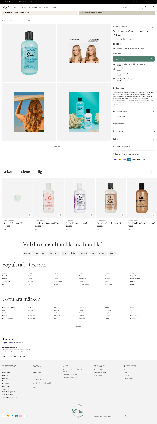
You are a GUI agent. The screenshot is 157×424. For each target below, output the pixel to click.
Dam (125, 370)
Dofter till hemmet (84, 284)
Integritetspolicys (7, 394)
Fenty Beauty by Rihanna (9, 307)
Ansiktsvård (82, 278)
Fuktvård (56, 278)
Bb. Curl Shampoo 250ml (76, 223)
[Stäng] (107, 231)
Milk (55, 318)
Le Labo (107, 307)
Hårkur (64, 253)
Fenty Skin (107, 313)
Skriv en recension (128, 39)
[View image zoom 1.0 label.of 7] (29, 53)
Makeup (4, 273)
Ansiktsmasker (6, 281)
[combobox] (132, 7)
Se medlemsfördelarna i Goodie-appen (73, 370)
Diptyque (30, 307)
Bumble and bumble (120, 26)
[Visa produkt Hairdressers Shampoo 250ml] (48, 198)
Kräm (43, 253)
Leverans (5, 375)
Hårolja (93, 253)
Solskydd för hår (54, 253)
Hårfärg (30, 273)
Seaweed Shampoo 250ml (14, 223)
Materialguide (98, 375)
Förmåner (36, 370)
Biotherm (107, 315)
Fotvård (4, 275)
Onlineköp (5, 370)
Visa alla (78, 326)
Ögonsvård (108, 278)
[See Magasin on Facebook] (128, 416)
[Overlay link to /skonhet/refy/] (117, 13)
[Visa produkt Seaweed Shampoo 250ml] (17, 198)
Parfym (81, 273)
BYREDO (81, 315)
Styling (132, 273)
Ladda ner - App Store (70, 374)
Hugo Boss (82, 318)
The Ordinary (82, 313)
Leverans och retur (121, 147)
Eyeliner (81, 275)
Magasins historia (99, 370)
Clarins (132, 313)
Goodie (132, 1)
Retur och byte (6, 378)
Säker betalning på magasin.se (126, 154)
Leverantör (118, 131)
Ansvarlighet (145, 1)
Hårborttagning (58, 281)
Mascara (107, 273)
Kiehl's (81, 310)
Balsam (36, 253)
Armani (107, 318)
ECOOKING (108, 310)
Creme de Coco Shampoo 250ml (110, 223)
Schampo (27, 253)
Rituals (55, 307)
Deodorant (82, 281)
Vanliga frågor (37, 372)
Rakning (132, 284)
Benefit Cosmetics (7, 318)
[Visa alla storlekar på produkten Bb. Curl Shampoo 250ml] (67, 229)
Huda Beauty (133, 318)
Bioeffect (81, 307)
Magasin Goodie (139, 48)
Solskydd (5, 278)
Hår (106, 275)
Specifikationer (120, 112)
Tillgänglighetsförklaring (9, 397)
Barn (125, 381)
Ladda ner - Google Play (70, 377)
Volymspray (102, 253)
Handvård (30, 284)
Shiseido (30, 310)
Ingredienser (118, 124)
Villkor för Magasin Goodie (10, 392)
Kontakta (5, 381)
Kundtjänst (5, 383)
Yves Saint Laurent (7, 313)
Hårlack (112, 253)
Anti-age (30, 281)
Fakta (115, 139)
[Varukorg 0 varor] (153, 7)
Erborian (4, 315)
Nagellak (56, 273)
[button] (145, 7)
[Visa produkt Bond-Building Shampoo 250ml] (142, 198)
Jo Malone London (33, 313)
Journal (138, 1)
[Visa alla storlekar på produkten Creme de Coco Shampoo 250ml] (98, 229)
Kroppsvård (133, 275)
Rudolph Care (32, 315)
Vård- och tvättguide (100, 372)
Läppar (30, 278)
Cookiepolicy (6, 389)
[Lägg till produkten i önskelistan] (152, 28)
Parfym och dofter (135, 278)
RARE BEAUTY (32, 318)
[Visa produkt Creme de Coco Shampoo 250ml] (111, 198)
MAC (3, 310)
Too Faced (57, 313)
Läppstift (107, 281)
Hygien (4, 284)
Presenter (152, 1)
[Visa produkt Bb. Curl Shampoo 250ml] (80, 198)
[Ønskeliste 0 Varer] (149, 7)
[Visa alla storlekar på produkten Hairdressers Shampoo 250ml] (36, 229)
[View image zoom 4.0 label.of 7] (84, 112)
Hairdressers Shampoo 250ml (47, 223)
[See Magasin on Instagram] (125, 416)
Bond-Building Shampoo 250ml (141, 223)
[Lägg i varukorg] (29, 215)
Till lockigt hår (83, 253)
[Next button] (156, 13)
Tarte (131, 310)
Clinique (132, 307)
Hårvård (72, 253)
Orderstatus (6, 372)
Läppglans (133, 281)
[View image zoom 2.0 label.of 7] (84, 53)
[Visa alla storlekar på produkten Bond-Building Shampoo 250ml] (129, 229)
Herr (125, 372)
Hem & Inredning (129, 378)
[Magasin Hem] (6, 7)
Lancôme (56, 310)
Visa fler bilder (56, 146)
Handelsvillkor (6, 386)
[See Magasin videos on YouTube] (131, 416)
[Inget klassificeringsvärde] (116, 39)
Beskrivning (118, 88)
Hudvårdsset (108, 284)
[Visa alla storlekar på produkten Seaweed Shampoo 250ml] (5, 229)
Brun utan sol (57, 275)
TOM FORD (57, 315)
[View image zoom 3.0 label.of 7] (29, 112)
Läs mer (35, 387)
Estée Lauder (134, 315)
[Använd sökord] (123, 7)
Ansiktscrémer (32, 275)
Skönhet (126, 375)
